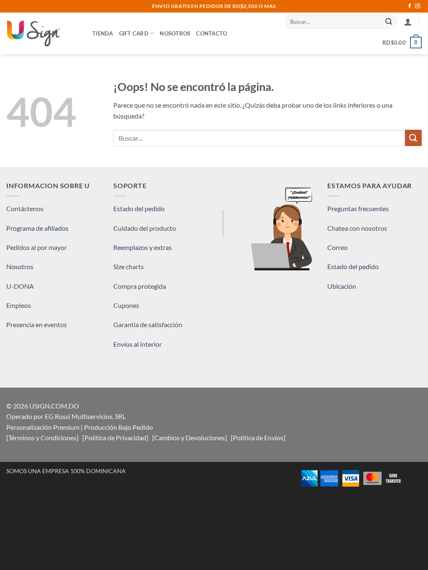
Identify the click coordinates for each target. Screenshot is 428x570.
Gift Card (133, 33)
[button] (408, 22)
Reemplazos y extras (142, 247)
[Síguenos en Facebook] (409, 6)
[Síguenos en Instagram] (417, 6)
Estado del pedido (139, 208)
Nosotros (175, 33)
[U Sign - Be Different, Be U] (43, 33)
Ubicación (341, 286)
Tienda (102, 33)
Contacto (211, 33)
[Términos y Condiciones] (42, 437)
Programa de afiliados (37, 228)
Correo (337, 247)
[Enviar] (389, 22)
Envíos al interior (137, 344)
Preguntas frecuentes (358, 208)
